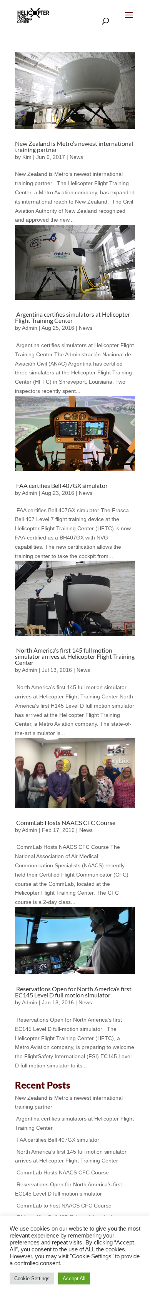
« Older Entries (41, 1075)
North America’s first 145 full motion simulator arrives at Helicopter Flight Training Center (75, 656)
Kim (27, 157)
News (76, 157)
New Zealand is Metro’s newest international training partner (74, 146)
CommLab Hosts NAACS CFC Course (65, 822)
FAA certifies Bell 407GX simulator (61, 485)
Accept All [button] (74, 1278)
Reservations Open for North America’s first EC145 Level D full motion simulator (73, 992)
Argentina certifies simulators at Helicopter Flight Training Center (72, 317)
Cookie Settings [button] (32, 1278)
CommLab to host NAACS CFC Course (63, 1205)
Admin (29, 328)
